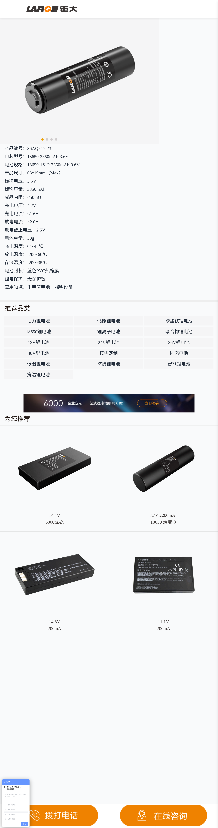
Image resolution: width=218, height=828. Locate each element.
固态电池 (179, 353)
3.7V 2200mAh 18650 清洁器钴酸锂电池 (163, 522)
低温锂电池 (38, 363)
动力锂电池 (38, 320)
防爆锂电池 (108, 363)
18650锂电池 (38, 331)
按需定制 (109, 353)
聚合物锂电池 (179, 331)
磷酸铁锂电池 (179, 320)
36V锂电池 (179, 342)
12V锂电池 (38, 342)
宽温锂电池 (38, 374)
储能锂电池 (108, 320)
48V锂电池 (38, 353)
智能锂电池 (179, 363)
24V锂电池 (108, 342)
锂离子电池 (108, 331)
